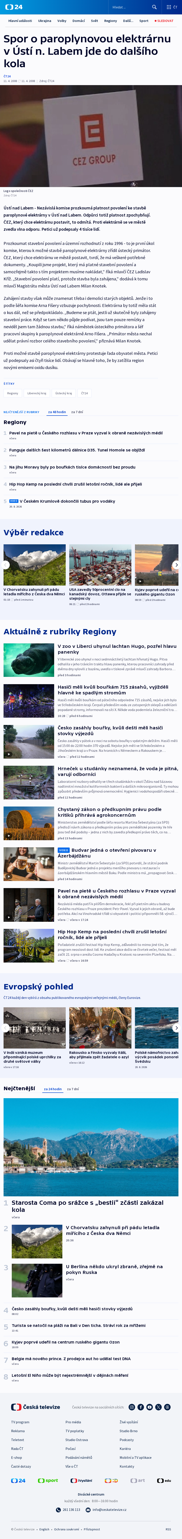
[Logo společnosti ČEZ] (91, 136)
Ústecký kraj (63, 393)
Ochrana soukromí (66, 1529)
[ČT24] (13, 7)
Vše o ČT (71, 1466)
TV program (20, 1422)
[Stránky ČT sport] (48, 1480)
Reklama (18, 1431)
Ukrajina (44, 20)
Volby (61, 20)
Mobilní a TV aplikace (136, 1457)
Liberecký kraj (37, 393)
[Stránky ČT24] (18, 1480)
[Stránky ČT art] (138, 1480)
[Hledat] (154, 7)
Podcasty (127, 1439)
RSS (168, 1529)
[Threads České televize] (167, 1407)
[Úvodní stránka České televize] (36, 1407)
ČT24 (7, 76)
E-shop (16, 1457)
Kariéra (125, 1448)
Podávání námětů (78, 1457)
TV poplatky (74, 1431)
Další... (128, 20)
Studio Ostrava (76, 1439)
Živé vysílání (129, 1422)
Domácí (79, 20)
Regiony (110, 20)
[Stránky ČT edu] (164, 1480)
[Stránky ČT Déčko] (111, 1480)
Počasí (70, 1448)
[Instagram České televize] (131, 1407)
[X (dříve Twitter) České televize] (158, 1407)
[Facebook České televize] (140, 1407)
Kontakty (127, 1466)
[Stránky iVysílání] (81, 1480)
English (44, 1529)
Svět (94, 20)
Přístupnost (92, 1529)
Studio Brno (129, 1431)
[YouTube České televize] (149, 1407)
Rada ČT (17, 1448)
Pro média (73, 1422)
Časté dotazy (21, 1466)
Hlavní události (20, 20)
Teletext (17, 1439)
